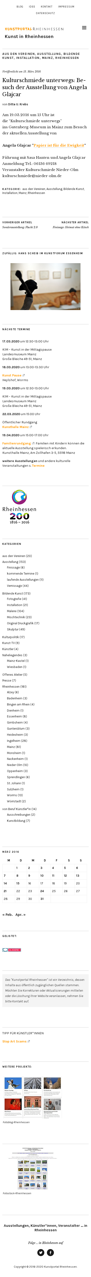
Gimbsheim (15, 722)
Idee (32, 6)
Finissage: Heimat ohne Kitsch (71, 225)
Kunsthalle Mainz (15, 427)
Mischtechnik (16, 617)
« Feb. (7, 914)
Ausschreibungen (18, 814)
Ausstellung (49, 54)
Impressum (66, 6)
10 (42, 875)
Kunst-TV (8, 643)
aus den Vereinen (18, 54)
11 (53, 875)
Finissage (13, 567)
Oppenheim (15, 771)
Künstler (8, 649)
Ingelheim (13, 741)
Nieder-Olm (14, 765)
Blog (20, 6)
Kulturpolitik (10, 637)
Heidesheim (15, 734)
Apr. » (20, 914)
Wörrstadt (14, 801)
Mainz (47, 58)
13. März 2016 (32, 71)
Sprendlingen (16, 777)
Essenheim (14, 716)
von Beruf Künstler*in (16, 809)
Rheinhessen (67, 58)
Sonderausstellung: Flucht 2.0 (20, 225)
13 (77, 875)
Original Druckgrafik (20, 623)
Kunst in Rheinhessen (29, 36)
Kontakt (46, 6)
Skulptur (12, 629)
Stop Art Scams (14, 1041)
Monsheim (14, 753)
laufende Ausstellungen (23, 579)
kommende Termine (20, 573)
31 (42, 899)
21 (5, 891)
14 (5, 883)
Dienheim (13, 710)
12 (65, 875)
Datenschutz (45, 13)
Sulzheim (13, 789)
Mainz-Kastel (16, 661)
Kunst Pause (11, 375)
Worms (12, 795)
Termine (38, 466)
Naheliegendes (12, 655)
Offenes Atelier (12, 674)
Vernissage (14, 585)
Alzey (10, 692)
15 (17, 883)
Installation (28, 58)
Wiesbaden (14, 667)
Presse (6, 680)
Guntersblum (16, 728)
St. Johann (14, 783)
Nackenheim (15, 759)
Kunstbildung (16, 820)
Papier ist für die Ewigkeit (59, 145)
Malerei (12, 611)
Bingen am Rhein (18, 704)
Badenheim (14, 698)
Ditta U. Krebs (18, 104)
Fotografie (14, 599)
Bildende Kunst (73, 189)
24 (42, 891)
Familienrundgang (16, 443)
